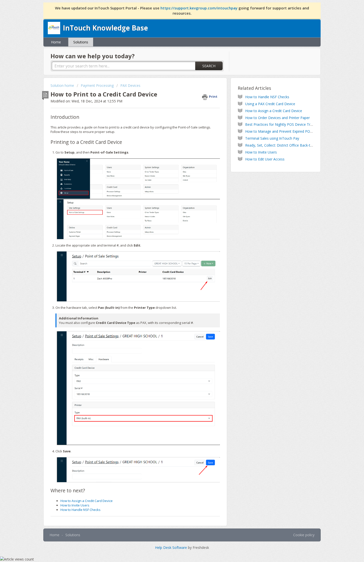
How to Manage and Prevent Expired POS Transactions (289, 131)
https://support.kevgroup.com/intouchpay (199, 7)
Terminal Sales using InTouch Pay (272, 138)
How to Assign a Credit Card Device (86, 501)
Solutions (80, 42)
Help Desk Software (171, 547)
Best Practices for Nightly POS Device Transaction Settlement (294, 124)
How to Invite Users (74, 505)
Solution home (63, 85)
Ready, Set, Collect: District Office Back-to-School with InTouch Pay (299, 145)
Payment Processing (97, 85)
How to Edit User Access (265, 159)
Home (56, 42)
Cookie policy (303, 534)
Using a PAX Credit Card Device (270, 103)
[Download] (173, 221)
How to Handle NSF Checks (80, 509)
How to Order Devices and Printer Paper (277, 117)
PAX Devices (130, 85)
